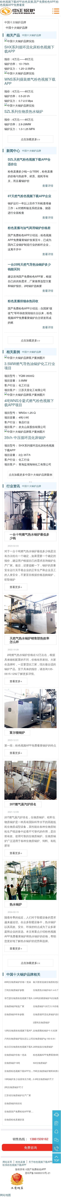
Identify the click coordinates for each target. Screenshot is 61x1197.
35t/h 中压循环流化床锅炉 (25, 437)
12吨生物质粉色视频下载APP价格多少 (19, 1030)
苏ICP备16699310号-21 (37, 1173)
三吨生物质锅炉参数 (14, 990)
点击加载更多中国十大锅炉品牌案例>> (30, 475)
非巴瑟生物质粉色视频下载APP (19, 998)
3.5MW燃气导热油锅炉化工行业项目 (29, 365)
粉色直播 (20, 1161)
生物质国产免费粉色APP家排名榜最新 (19, 1111)
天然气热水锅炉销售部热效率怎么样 (29, 640)
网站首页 (7, 1161)
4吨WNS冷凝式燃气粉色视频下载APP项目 (29, 402)
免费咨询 (30, 1147)
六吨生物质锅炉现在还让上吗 (18, 1038)
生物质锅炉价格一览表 (15, 1054)
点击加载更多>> (30, 139)
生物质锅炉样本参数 (14, 1014)
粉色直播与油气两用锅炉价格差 (29, 228)
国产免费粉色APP (36, 1169)
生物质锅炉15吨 (12, 1062)
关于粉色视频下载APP (40, 1161)
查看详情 (47, 186)
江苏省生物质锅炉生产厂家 (17, 1095)
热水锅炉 (16, 904)
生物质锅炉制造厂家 (14, 1006)
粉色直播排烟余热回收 (23, 301)
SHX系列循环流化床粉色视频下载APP (29, 49)
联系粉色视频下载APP (14, 1164)
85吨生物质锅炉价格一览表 (17, 982)
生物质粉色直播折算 (14, 1119)
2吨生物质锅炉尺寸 (13, 1087)
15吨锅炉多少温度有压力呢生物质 (19, 1079)
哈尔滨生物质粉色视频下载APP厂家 (19, 1046)
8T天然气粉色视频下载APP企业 (29, 196)
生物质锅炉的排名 (13, 1103)
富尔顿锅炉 (17, 732)
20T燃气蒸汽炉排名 (23, 804)
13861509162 (39, 1139)
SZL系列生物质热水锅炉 (23, 111)
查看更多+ (16, 587)
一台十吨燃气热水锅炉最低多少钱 (29, 536)
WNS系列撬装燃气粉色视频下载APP (29, 81)
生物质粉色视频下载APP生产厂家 (19, 1071)
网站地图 (5, 1195)
